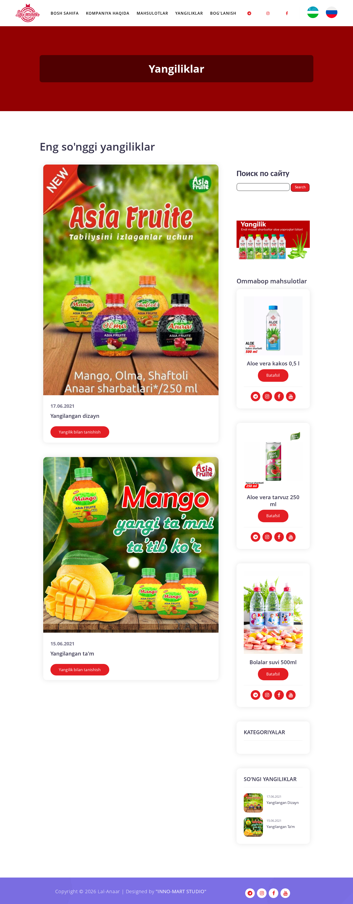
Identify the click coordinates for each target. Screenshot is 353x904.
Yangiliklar (189, 13)
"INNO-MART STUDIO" (181, 891)
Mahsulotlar (152, 13)
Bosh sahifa (65, 13)
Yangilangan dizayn (74, 415)
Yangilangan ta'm (72, 653)
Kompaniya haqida (107, 13)
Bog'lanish (223, 13)
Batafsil (273, 375)
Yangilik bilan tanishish (80, 432)
